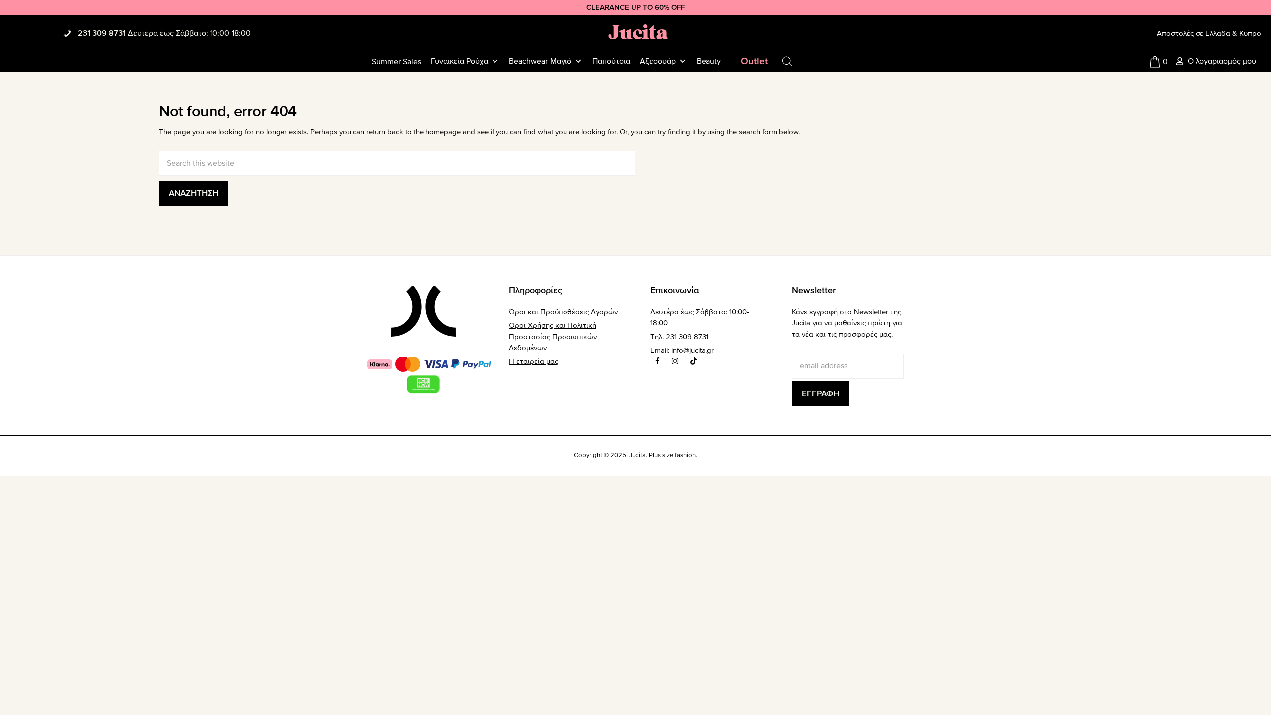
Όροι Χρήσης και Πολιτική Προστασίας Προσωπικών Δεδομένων (553, 336)
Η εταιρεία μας (533, 361)
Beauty (709, 61)
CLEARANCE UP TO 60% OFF (635, 7)
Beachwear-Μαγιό (540, 61)
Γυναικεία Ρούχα (459, 61)
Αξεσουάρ (658, 61)
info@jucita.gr (692, 350)
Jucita (638, 31)
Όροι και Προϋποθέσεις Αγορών (563, 311)
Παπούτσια (611, 61)
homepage (443, 131)
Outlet (754, 61)
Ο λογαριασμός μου (1222, 61)
